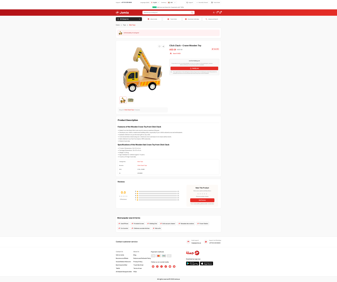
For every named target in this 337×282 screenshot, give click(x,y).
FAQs (135, 272)
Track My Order (138, 265)
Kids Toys (140, 162)
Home (118, 25)
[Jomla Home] (122, 12)
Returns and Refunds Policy (142, 258)
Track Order (216, 2)
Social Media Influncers (123, 262)
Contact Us (119, 252)
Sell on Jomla (120, 255)
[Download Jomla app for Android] (192, 263)
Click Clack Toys (142, 165)
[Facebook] (153, 266)
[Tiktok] (166, 266)
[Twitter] (161, 266)
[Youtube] (170, 266)
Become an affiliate (122, 258)
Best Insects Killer (121, 265)
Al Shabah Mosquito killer (124, 272)
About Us (136, 252)
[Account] (214, 13)
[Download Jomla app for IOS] (206, 263)
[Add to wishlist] (159, 46)
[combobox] (155, 2)
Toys (124, 25)
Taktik (118, 268)
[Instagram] (157, 266)
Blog (134, 255)
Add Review (202, 200)
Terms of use (137, 268)
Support (191, 2)
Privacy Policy (137, 262)
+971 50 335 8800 (126, 2)
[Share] (163, 46)
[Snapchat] (174, 266)
